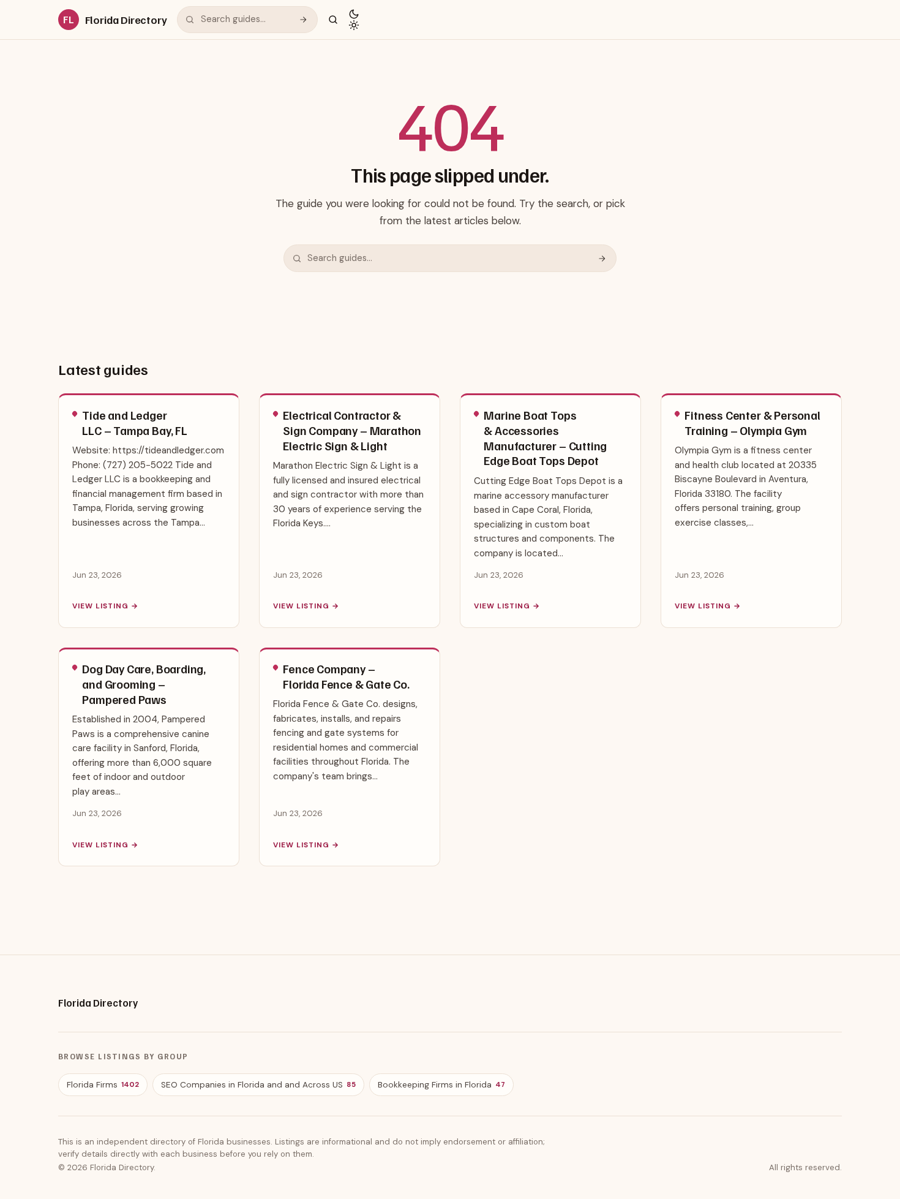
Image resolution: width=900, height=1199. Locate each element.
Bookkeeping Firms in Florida (441, 1085)
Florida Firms (103, 1085)
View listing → (105, 606)
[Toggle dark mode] (353, 20)
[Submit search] (303, 20)
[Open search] (333, 19)
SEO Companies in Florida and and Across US (258, 1085)
